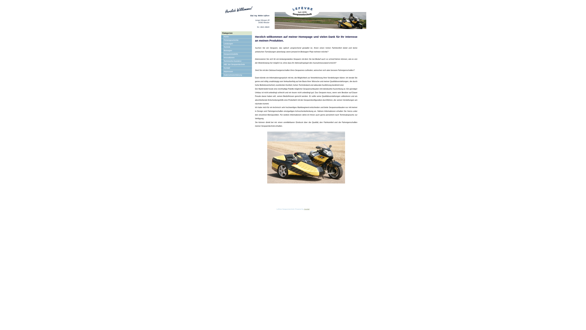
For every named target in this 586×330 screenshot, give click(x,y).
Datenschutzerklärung (233, 75)
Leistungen (228, 44)
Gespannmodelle (231, 54)
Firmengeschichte (231, 40)
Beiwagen (228, 51)
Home (226, 37)
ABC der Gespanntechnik (234, 64)
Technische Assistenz (232, 61)
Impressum (228, 71)
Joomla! (307, 209)
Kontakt (227, 68)
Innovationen (229, 58)
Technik (227, 47)
